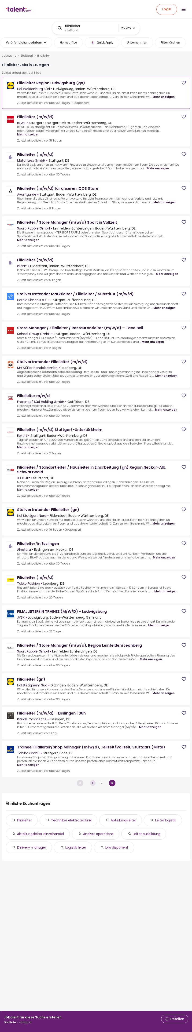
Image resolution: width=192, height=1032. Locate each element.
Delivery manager (31, 847)
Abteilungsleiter (123, 820)
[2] (112, 783)
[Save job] (183, 83)
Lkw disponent (116, 847)
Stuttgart (26, 55)
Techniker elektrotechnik (71, 820)
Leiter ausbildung (146, 833)
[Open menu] (183, 9)
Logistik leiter (75, 847)
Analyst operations (98, 833)
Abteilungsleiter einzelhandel (40, 833)
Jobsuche (9, 55)
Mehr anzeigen (163, 97)
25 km (126, 28)
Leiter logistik (165, 820)
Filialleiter (24, 820)
